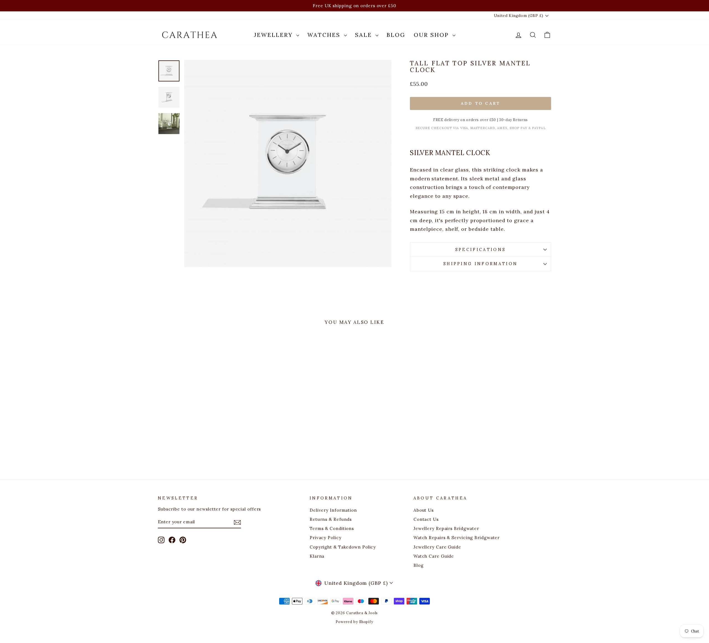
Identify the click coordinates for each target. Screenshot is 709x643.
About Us (423, 510)
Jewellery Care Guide (437, 547)
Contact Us (426, 519)
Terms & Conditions (332, 528)
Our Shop (432, 34)
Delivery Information (333, 510)
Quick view (204, 425)
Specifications (480, 249)
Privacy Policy (325, 537)
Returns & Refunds (331, 519)
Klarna (317, 556)
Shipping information (480, 263)
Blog (396, 34)
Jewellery (274, 34)
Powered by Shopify (354, 621)
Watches (325, 34)
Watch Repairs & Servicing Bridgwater (456, 537)
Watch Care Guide (433, 556)
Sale (364, 34)
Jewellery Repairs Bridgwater (446, 528)
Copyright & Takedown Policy (343, 547)
